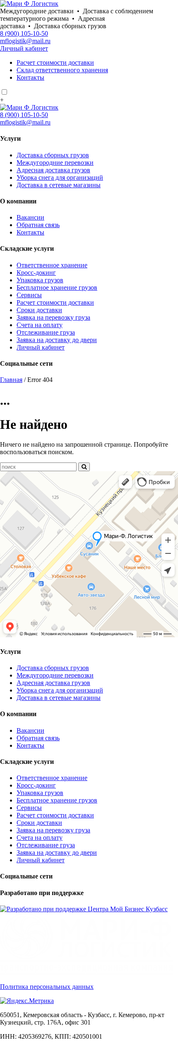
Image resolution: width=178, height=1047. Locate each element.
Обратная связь (38, 224)
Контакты (30, 77)
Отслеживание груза (46, 332)
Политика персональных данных (47, 986)
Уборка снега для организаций (60, 177)
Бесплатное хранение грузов (57, 287)
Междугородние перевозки (55, 162)
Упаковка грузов (40, 280)
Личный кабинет (24, 48)
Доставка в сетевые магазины (59, 184)
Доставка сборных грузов (53, 155)
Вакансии (30, 217)
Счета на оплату (40, 324)
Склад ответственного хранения (62, 69)
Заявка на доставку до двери (57, 339)
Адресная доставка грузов (53, 170)
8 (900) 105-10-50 (24, 33)
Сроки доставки (39, 309)
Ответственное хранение (52, 265)
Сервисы (29, 294)
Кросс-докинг (36, 272)
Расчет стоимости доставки (55, 62)
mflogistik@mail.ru (25, 40)
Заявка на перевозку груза (53, 317)
